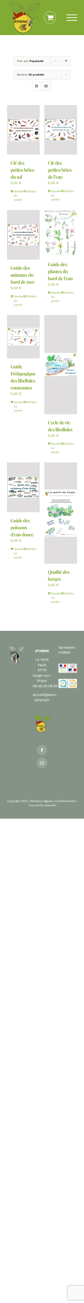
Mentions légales (41, 801)
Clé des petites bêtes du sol (22, 170)
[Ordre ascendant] (66, 61)
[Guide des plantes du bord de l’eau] (60, 233)
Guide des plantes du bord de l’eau (60, 271)
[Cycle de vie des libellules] (60, 364)
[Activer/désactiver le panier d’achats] (50, 17)
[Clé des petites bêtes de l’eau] (60, 130)
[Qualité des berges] (60, 513)
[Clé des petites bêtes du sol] (23, 130)
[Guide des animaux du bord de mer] (23, 235)
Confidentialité (65, 801)
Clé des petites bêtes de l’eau (59, 170)
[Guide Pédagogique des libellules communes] (23, 337)
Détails (31, 191)
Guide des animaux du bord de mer (22, 275)
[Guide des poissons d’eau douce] (23, 487)
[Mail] (42, 763)
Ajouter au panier (18, 195)
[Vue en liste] (45, 86)
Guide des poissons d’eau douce (21, 527)
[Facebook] (42, 750)
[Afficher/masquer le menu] (71, 18)
